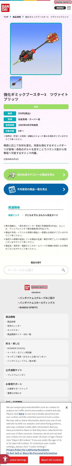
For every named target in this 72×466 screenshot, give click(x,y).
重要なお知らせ (14, 393)
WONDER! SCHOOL (16, 348)
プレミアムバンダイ (16, 375)
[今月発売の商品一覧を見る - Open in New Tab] (36, 189)
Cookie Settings (17, 459)
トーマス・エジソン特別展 (19, 352)
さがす (62, 270)
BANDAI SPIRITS (29, 307)
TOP (6, 16)
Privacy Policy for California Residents (27, 449)
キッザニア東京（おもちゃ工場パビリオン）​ (27, 356)
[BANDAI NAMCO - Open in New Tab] (39, 287)
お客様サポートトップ (17, 388)
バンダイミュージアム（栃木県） (22, 361)
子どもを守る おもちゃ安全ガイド (41, 215)
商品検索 (11, 321)
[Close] (66, 407)
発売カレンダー (14, 325)
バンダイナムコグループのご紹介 (37, 298)
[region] (36, 434)
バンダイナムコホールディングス (37, 302)
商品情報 (17, 16)
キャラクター (13, 330)
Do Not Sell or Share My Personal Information (31, 453)
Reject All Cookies (51, 459)
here (21, 413)
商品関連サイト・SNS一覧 (19, 334)
